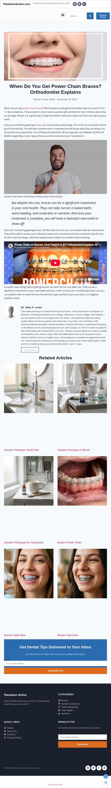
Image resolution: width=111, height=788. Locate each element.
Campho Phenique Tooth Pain (21, 449)
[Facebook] (87, 767)
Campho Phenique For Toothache (23, 542)
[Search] (90, 15)
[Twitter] (93, 767)
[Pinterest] (104, 767)
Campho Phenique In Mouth (74, 449)
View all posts (30, 349)
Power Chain (48, 99)
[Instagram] (99, 767)
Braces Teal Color (68, 635)
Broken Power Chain (69, 542)
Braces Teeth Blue (15, 635)
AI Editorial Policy (55, 785)
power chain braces (33, 108)
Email (7, 660)
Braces (37, 99)
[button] (63, 14)
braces (37, 124)
